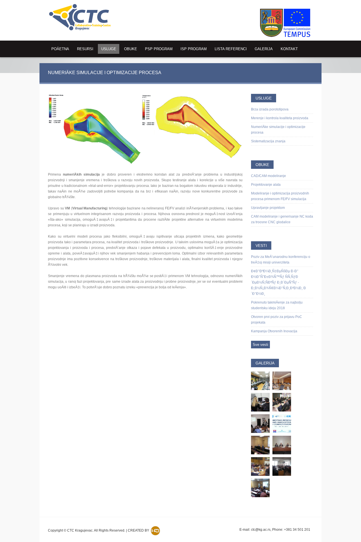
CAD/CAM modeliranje (268, 176)
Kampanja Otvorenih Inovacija (274, 331)
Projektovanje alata (266, 185)
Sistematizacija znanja (268, 141)
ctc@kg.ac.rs (260, 530)
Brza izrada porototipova (270, 109)
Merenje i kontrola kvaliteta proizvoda (279, 118)
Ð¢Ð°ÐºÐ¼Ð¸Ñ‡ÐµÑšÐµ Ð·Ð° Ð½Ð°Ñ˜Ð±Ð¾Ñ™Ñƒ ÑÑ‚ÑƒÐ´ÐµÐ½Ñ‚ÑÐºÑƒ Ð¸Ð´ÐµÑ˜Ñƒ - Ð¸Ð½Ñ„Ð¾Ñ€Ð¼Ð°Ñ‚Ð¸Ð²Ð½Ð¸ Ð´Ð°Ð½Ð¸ (278, 282)
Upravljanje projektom (268, 208)
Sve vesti (260, 344)
